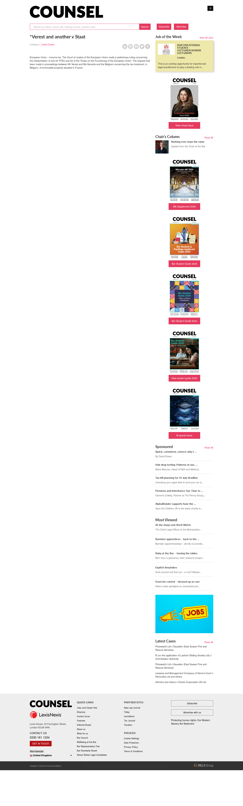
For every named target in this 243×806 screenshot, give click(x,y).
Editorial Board (84, 724)
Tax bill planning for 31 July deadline (176, 477)
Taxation (128, 724)
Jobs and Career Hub (87, 707)
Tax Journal (129, 720)
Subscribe (164, 26)
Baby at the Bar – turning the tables (176, 553)
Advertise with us (192, 712)
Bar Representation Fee (88, 746)
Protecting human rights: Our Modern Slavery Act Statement (190, 721)
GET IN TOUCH (40, 743)
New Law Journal (132, 707)
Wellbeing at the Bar (86, 742)
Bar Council (82, 737)
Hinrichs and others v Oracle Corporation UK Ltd (180, 682)
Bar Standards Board (87, 750)
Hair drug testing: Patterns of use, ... (176, 464)
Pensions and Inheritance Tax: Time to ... (179, 490)
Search (145, 26)
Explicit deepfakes (166, 567)
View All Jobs (206, 37)
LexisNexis (129, 716)
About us (81, 729)
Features (81, 720)
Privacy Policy (131, 746)
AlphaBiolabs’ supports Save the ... (175, 503)
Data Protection (131, 742)
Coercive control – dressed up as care (177, 581)
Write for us (82, 733)
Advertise (181, 26)
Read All (208, 137)
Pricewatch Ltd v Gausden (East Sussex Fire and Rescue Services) (181, 648)
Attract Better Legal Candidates (92, 754)
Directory (81, 711)
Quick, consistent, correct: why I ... (175, 451)
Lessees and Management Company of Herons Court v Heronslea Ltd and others (184, 674)
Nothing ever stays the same (187, 141)
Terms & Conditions (133, 751)
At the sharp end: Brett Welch (173, 524)
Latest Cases (48, 44)
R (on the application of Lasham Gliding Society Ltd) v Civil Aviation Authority (183, 657)
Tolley (127, 711)
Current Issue (83, 716)
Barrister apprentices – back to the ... (177, 539)
